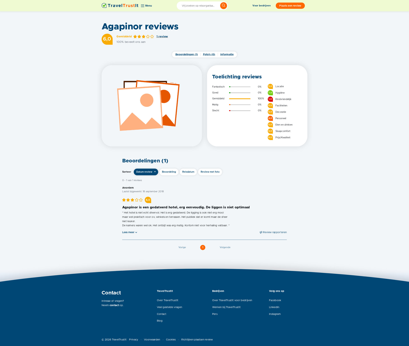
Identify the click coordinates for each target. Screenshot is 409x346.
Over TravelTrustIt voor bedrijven (232, 300)
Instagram (275, 314)
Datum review (144, 172)
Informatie (227, 54)
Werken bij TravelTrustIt (226, 307)
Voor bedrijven (261, 5)
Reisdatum (188, 172)
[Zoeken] (223, 5)
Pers (214, 314)
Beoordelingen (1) (186, 54)
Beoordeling (169, 172)
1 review (162, 36)
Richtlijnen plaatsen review (197, 339)
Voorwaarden (152, 339)
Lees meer (128, 232)
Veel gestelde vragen (169, 307)
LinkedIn (274, 307)
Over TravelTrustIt (167, 300)
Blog (159, 320)
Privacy (133, 339)
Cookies (171, 339)
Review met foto (210, 172)
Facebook (275, 300)
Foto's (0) (209, 54)
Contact (161, 314)
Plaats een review (290, 5)
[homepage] (120, 5)
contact (114, 305)
